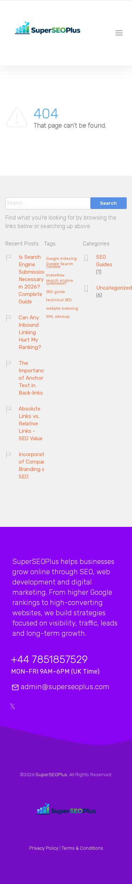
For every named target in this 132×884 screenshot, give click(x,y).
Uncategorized (114, 288)
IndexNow (55, 275)
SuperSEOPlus (51, 774)
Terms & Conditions (82, 848)
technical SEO (59, 300)
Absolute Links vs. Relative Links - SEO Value (31, 424)
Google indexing (61, 259)
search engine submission (59, 282)
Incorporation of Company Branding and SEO (35, 465)
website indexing (62, 309)
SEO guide (55, 292)
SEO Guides (104, 261)
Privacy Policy (43, 848)
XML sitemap (57, 317)
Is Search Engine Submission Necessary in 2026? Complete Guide (32, 279)
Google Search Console (59, 265)
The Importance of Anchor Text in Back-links (33, 378)
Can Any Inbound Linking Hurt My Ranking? (30, 332)
